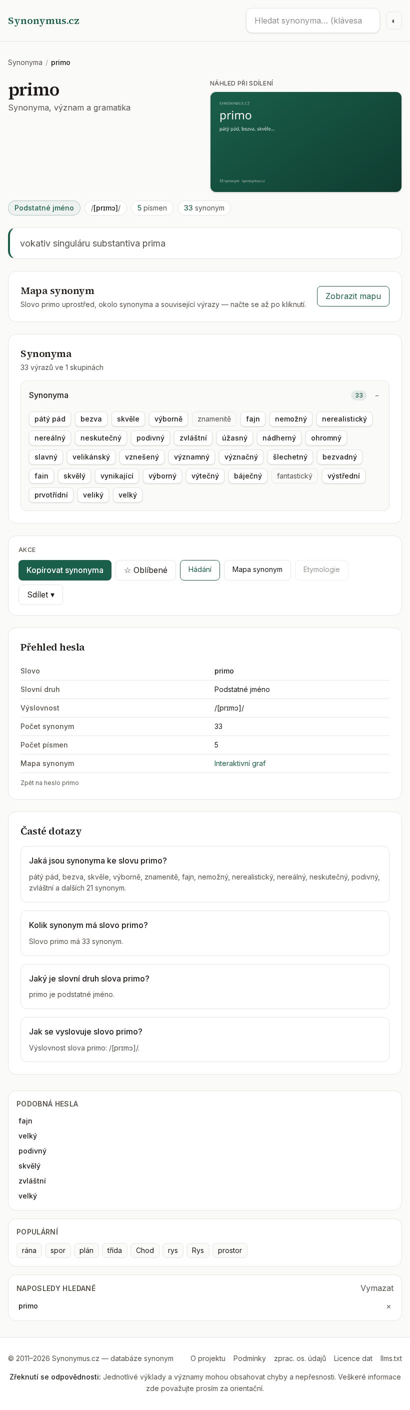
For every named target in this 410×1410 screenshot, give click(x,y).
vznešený (142, 456)
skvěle (128, 418)
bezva (91, 418)
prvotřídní (51, 494)
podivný (150, 438)
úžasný (235, 438)
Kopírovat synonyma (65, 570)
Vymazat (377, 1288)
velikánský (91, 456)
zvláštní (193, 438)
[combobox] (313, 20)
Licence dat (353, 1358)
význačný (241, 456)
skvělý (75, 476)
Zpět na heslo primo (49, 782)
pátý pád (50, 418)
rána (29, 1250)
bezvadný (339, 456)
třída (115, 1250)
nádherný (279, 438)
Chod (145, 1250)
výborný (162, 476)
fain (41, 476)
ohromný (326, 438)
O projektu (208, 1358)
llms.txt (391, 1358)
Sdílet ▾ (40, 595)
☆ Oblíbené (146, 570)
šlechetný (290, 456)
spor (58, 1250)
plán (87, 1250)
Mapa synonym (257, 569)
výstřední (344, 476)
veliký (93, 494)
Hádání (200, 569)
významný (192, 456)
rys (173, 1250)
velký (127, 494)
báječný (248, 476)
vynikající (117, 476)
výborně (168, 418)
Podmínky (250, 1358)
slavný (46, 456)
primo (28, 1306)
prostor (230, 1250)
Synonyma (25, 62)
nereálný (50, 438)
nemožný (291, 418)
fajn (253, 418)
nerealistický (344, 418)
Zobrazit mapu (353, 296)
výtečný (205, 476)
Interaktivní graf (240, 763)
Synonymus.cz (44, 21)
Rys (198, 1250)
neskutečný (101, 438)
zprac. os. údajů (300, 1358)
